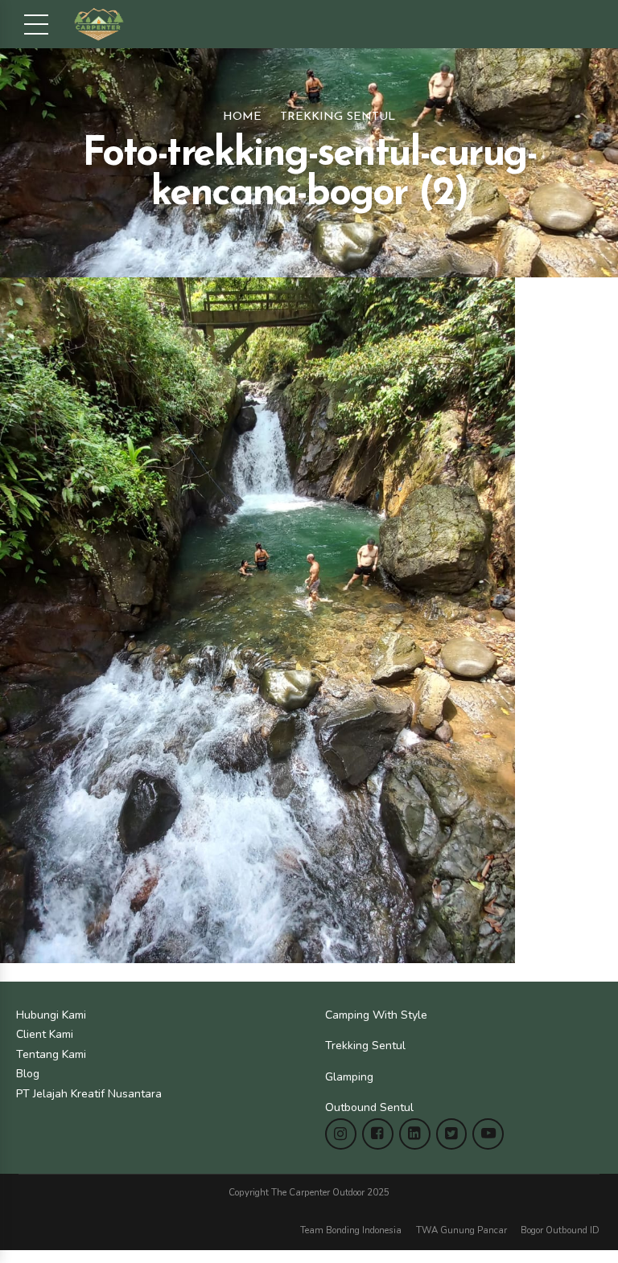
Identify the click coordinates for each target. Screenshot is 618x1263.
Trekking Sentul (337, 117)
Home (242, 117)
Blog (27, 1073)
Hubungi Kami (51, 1015)
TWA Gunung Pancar (461, 1230)
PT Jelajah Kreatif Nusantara (89, 1093)
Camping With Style (376, 1015)
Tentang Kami (51, 1054)
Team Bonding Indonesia (351, 1230)
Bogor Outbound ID (560, 1230)
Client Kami (44, 1034)
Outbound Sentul (369, 1107)
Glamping (349, 1077)
